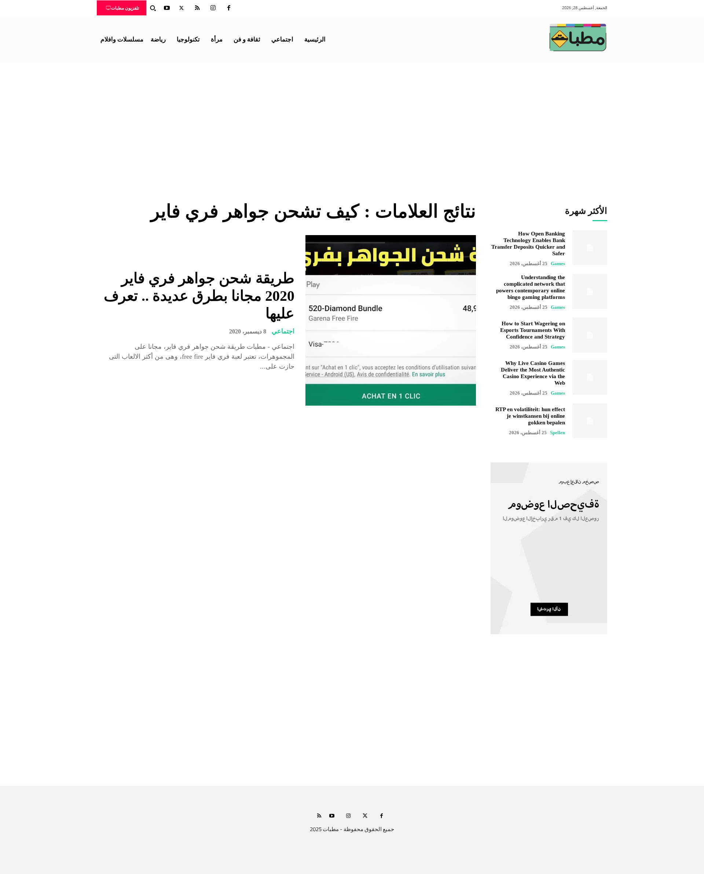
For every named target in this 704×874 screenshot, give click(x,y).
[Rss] (319, 816)
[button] (153, 8)
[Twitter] (181, 8)
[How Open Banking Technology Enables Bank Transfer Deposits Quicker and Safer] (589, 247)
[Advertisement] (352, 117)
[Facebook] (228, 8)
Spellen (557, 432)
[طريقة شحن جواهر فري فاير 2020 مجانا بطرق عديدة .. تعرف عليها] (390, 320)
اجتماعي (283, 331)
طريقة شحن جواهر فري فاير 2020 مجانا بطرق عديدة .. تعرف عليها (199, 296)
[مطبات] (578, 37)
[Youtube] (167, 8)
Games (558, 263)
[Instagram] (213, 8)
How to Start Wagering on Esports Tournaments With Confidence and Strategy (532, 330)
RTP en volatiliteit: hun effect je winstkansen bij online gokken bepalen (530, 415)
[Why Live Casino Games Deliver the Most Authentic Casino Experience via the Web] (589, 377)
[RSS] (197, 8)
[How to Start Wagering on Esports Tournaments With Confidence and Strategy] (589, 335)
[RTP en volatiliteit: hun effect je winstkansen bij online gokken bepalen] (589, 420)
